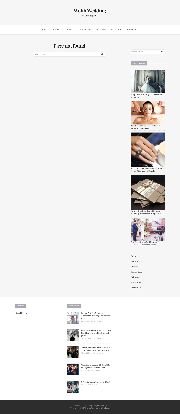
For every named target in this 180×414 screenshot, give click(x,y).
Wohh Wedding (90, 10)
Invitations (116, 30)
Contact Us (132, 30)
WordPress (105, 408)
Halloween (101, 30)
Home (45, 30)
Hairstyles (57, 30)
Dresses (71, 30)
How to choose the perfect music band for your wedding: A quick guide (96, 333)
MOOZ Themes (85, 408)
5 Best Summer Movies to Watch (96, 382)
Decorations (85, 30)
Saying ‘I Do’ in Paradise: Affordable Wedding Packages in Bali (95, 316)
